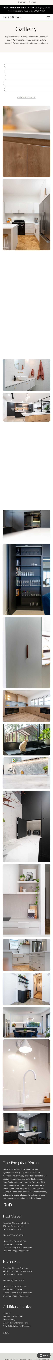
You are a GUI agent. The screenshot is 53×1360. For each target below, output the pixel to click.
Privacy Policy (9, 1320)
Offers (6, 1333)
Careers (6, 1313)
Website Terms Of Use (12, 1317)
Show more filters (26, 97)
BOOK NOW (39, 11)
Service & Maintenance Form (15, 1323)
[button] (48, 17)
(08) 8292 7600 (16, 1281)
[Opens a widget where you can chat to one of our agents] (44, 1356)
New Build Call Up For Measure (16, 1326)
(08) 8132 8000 (16, 1235)
